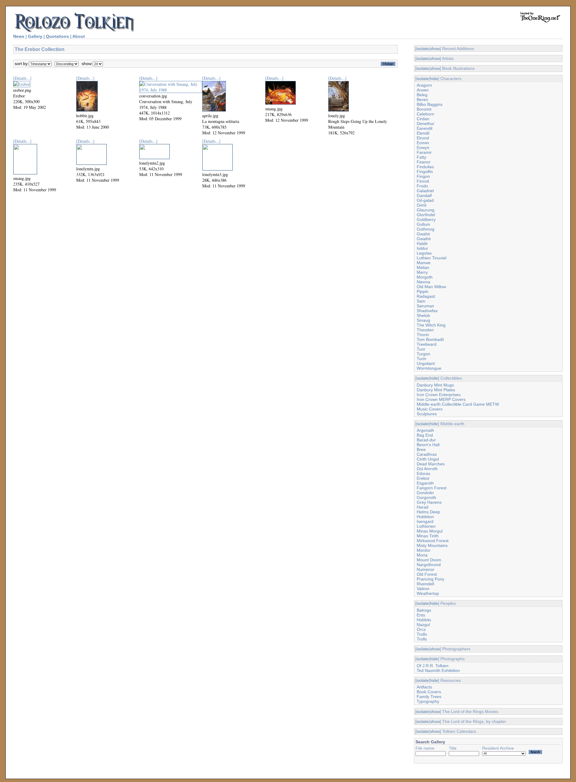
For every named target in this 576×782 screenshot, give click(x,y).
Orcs (421, 629)
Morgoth (425, 277)
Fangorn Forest (431, 487)
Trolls (422, 634)
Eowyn (423, 147)
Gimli (421, 205)
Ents (421, 615)
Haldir (422, 243)
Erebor (423, 478)
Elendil (423, 133)
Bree (421, 449)
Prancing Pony (430, 579)
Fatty (421, 157)
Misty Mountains (432, 545)
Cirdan (423, 118)
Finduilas (425, 166)
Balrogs (424, 610)
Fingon (423, 176)
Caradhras (427, 454)
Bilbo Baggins (429, 104)
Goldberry (426, 219)
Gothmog (425, 229)
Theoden (425, 329)
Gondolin (425, 492)
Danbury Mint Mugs (435, 385)
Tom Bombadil (430, 339)
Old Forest (427, 574)
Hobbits (424, 619)
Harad (422, 507)
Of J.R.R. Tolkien (432, 665)
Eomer (423, 142)
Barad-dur (426, 439)
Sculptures (427, 413)
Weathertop (428, 593)
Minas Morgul (429, 531)
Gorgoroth (426, 497)
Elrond (423, 138)
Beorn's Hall (428, 444)
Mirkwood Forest (432, 540)
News (18, 36)
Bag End (425, 435)
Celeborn (425, 114)
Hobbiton (425, 516)
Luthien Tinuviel (431, 257)
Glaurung (425, 209)
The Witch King (431, 325)
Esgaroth (425, 483)
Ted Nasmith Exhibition (438, 670)
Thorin (423, 334)
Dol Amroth (427, 468)
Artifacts (424, 687)
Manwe (423, 262)
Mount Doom (429, 559)
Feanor (423, 162)
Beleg (422, 94)
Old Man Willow (431, 286)
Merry (422, 272)
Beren (422, 99)
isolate (422, 48)
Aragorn (424, 85)
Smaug (423, 320)
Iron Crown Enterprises (438, 394)
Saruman (425, 305)
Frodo (422, 186)
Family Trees (429, 696)
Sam (421, 301)
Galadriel (425, 190)
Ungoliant (426, 363)
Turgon (423, 353)
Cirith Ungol (428, 459)
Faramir (424, 152)
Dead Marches (431, 463)
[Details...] (22, 78)
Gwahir (423, 233)
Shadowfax (427, 310)
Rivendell (425, 583)
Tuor (421, 349)
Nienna (423, 281)
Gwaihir (424, 238)
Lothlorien (426, 526)
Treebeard (426, 344)
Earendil (424, 128)
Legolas (424, 253)
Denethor (425, 123)
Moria (422, 555)
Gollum (423, 224)
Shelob (423, 315)
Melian (423, 267)
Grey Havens (429, 502)
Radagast (426, 296)
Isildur (422, 248)
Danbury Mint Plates (436, 389)
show (435, 48)
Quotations (57, 36)
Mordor (423, 550)
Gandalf (424, 195)
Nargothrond (429, 564)
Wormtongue (429, 368)
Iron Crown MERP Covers (441, 399)
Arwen (423, 90)
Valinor (423, 588)
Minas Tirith (428, 535)
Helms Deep (428, 511)
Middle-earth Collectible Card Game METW (458, 404)
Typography (428, 701)
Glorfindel (426, 214)
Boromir (424, 109)
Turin (421, 358)
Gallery (35, 36)
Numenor (425, 569)
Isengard (425, 521)
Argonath (425, 430)
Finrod (423, 181)
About (78, 36)
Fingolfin (425, 171)
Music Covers (429, 409)
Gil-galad (425, 200)
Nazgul (423, 624)
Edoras (423, 473)
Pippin (422, 291)
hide (434, 78)
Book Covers (429, 691)
